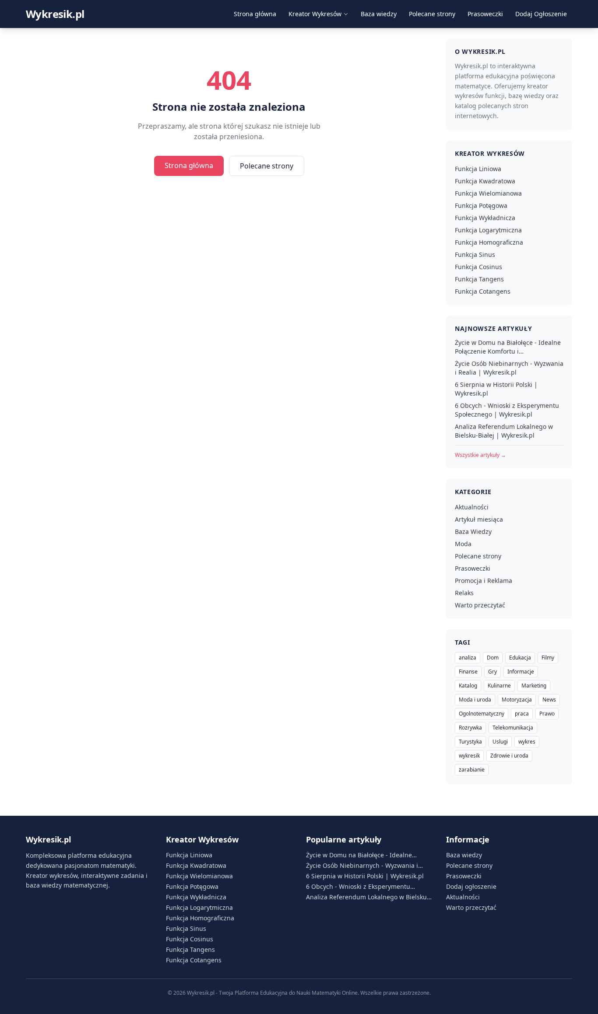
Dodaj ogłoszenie (471, 886)
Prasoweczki (485, 14)
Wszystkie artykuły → (480, 455)
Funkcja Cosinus (478, 267)
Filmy (548, 657)
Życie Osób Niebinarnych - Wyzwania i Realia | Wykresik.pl (509, 367)
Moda (463, 544)
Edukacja (520, 657)
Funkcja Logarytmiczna (488, 230)
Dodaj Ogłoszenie (541, 14)
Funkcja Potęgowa (481, 205)
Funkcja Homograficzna (489, 242)
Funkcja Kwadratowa (485, 181)
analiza (467, 657)
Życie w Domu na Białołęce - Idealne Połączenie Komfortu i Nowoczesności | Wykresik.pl (508, 347)
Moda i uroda (475, 699)
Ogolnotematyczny (481, 713)
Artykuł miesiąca (479, 519)
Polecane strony (432, 14)
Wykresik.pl (55, 14)
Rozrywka (470, 727)
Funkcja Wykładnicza (485, 218)
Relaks (464, 593)
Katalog (468, 685)
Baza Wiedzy (473, 531)
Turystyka (470, 741)
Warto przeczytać (480, 605)
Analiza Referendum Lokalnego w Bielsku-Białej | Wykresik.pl (504, 430)
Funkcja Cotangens (482, 291)
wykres (526, 741)
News (549, 699)
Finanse (468, 671)
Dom (493, 657)
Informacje (520, 671)
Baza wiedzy (379, 14)
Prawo (547, 713)
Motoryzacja (517, 699)
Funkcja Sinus (475, 254)
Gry (492, 671)
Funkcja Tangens (479, 279)
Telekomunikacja (512, 727)
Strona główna (255, 14)
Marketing (533, 685)
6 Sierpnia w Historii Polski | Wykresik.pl (496, 388)
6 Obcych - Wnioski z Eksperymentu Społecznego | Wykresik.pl (507, 409)
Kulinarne (499, 685)
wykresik (469, 755)
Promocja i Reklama (483, 580)
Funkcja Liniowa (478, 169)
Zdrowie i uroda (509, 755)
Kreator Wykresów (314, 14)
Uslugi (500, 741)
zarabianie (472, 769)
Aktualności (472, 507)
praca (522, 713)
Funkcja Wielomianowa (488, 193)
